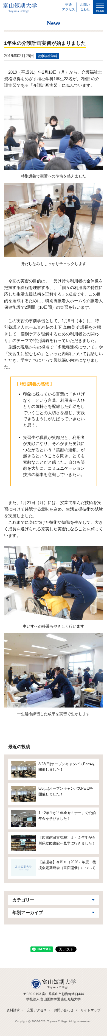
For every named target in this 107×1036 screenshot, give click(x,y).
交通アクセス (37, 1010)
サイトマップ (90, 1010)
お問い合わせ (64, 1010)
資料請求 (13, 1010)
